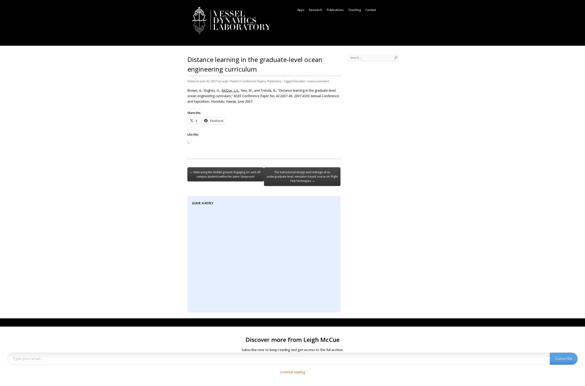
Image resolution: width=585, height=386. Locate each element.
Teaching (354, 10)
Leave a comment (318, 81)
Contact (370, 10)
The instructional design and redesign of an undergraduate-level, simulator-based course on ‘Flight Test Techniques (302, 176)
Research (315, 10)
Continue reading (292, 372)
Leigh (224, 81)
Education (299, 81)
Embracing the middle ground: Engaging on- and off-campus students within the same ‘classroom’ (225, 174)
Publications (335, 10)
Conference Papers (254, 81)
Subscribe (563, 358)
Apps (300, 10)
